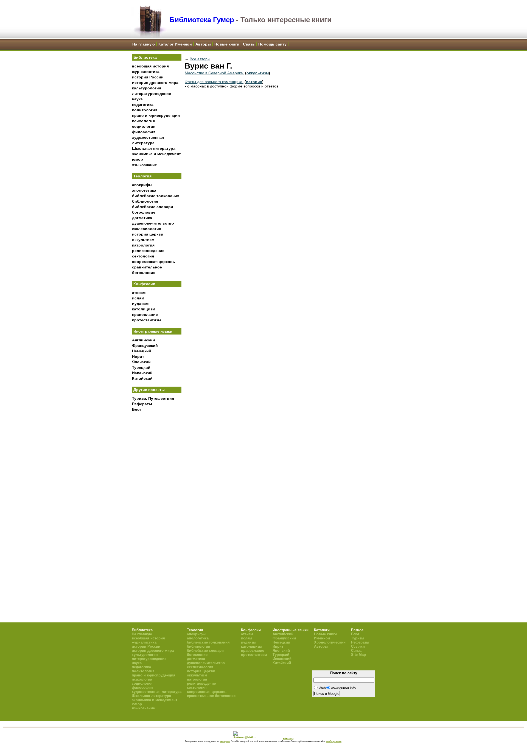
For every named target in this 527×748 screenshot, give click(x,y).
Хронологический (330, 642)
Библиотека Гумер (201, 20)
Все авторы (200, 59)
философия (143, 132)
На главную (143, 44)
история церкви (147, 234)
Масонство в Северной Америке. (214, 73)
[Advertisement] (156, 505)
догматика (142, 218)
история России (148, 77)
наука (137, 99)
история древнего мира (155, 82)
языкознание (144, 165)
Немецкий (141, 351)
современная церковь (153, 261)
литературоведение (151, 93)
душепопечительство (153, 223)
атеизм (138, 292)
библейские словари (152, 207)
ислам (138, 298)
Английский (143, 340)
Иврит (138, 356)
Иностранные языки (152, 331)
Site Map (358, 655)
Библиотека (145, 57)
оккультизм (143, 239)
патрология (143, 245)
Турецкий (141, 367)
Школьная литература (153, 148)
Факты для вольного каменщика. (214, 82)
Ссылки (358, 646)
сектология (143, 256)
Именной (322, 638)
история (254, 82)
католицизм (143, 309)
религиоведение (148, 250)
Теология (142, 176)
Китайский (142, 378)
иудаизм (140, 303)
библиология (145, 201)
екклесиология (146, 228)
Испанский (142, 373)
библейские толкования (155, 196)
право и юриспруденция (156, 115)
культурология (146, 88)
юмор (137, 159)
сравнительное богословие (211, 696)
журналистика (145, 71)
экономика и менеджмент (156, 154)
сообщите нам (333, 741)
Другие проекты (149, 389)
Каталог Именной (175, 44)
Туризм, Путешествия (153, 398)
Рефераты (142, 404)
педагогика (142, 104)
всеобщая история (150, 66)
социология (143, 126)
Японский (141, 362)
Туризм (357, 638)
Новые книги (226, 44)
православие (145, 314)
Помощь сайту (272, 44)
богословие (143, 212)
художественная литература (156, 692)
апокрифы (142, 185)
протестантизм (146, 320)
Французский (145, 345)
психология (143, 121)
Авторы (203, 44)
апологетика (144, 190)
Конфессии (144, 284)
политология (144, 110)
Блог (136, 409)
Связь (249, 44)
